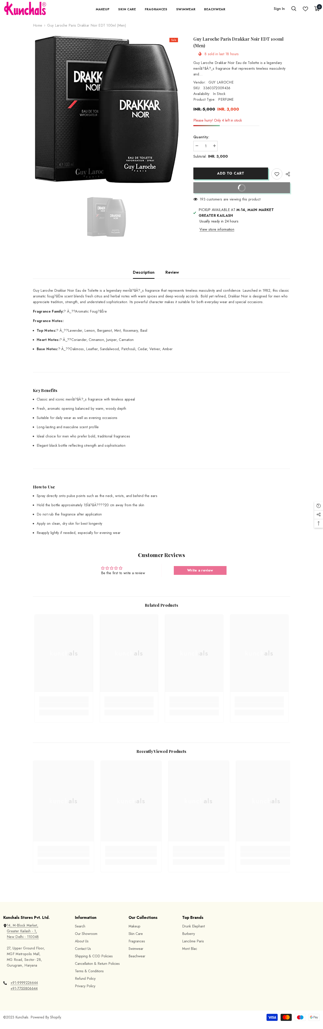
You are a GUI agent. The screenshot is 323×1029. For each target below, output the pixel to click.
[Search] (294, 8)
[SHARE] (286, 174)
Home (37, 25)
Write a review (200, 570)
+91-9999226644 (24, 982)
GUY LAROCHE (221, 82)
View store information (217, 229)
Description (143, 272)
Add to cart (230, 173)
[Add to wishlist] (276, 173)
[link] (64, 705)
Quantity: (201, 137)
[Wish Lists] (305, 8)
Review (172, 272)
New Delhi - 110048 (23, 936)
